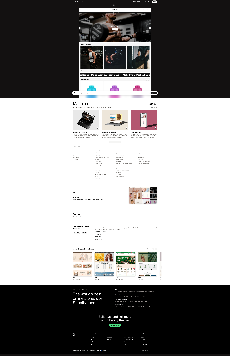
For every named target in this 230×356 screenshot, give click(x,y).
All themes (84, 232)
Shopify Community (128, 341)
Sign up (154, 1)
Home (91, 344)
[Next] (156, 249)
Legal (142, 341)
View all (148, 248)
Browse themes (136, 1)
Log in (149, 1)
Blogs (125, 344)
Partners (143, 339)
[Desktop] (114, 5)
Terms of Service (77, 350)
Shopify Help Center (128, 337)
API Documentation (128, 339)
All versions (103, 231)
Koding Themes (153, 107)
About (142, 337)
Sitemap (105, 350)
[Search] (145, 2)
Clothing (92, 337)
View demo (146, 93)
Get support (76, 232)
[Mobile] (116, 5)
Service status (144, 344)
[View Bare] (135, 195)
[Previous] (153, 249)
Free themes (110, 339)
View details (97, 231)
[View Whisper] (143, 195)
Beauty (91, 339)
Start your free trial (115, 325)
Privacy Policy (85, 350)
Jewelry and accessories (95, 341)
